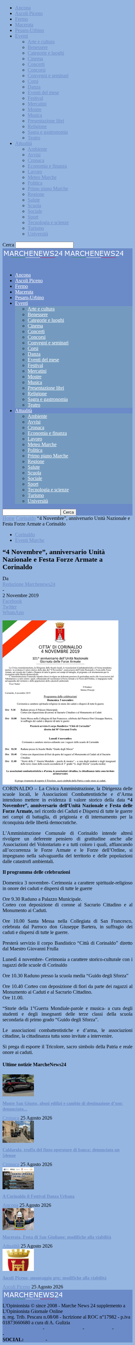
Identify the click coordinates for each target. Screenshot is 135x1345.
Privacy (122, 1328)
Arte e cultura (41, 41)
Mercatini (37, 103)
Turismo (36, 228)
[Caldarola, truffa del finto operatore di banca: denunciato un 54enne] (18, 1141)
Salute (34, 200)
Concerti (36, 64)
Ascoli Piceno (29, 13)
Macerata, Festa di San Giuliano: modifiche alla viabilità (57, 1237)
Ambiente (37, 149)
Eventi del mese (43, 92)
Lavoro (35, 171)
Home (9, 518)
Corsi (33, 81)
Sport (33, 216)
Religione (37, 126)
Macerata (24, 24)
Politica (35, 183)
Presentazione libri (46, 120)
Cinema (35, 58)
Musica (35, 115)
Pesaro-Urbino (29, 30)
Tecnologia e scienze (48, 222)
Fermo (21, 19)
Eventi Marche (29, 540)
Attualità (23, 143)
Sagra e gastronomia (48, 132)
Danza (34, 86)
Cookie (12, 1334)
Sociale (35, 211)
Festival (35, 98)
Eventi (21, 36)
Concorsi (37, 70)
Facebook (34, 1339)
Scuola (34, 205)
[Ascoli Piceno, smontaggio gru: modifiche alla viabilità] (18, 1269)
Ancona (23, 7)
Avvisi (34, 154)
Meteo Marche (42, 177)
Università (38, 233)
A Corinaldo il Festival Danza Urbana (38, 1196)
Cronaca (36, 160)
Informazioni (98, 1328)
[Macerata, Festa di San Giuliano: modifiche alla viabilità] (18, 1228)
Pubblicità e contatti (22, 1328)
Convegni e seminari (48, 75)
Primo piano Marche (48, 188)
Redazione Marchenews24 (29, 584)
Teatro (34, 137)
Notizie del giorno (63, 1328)
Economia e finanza (47, 166)
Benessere (38, 47)
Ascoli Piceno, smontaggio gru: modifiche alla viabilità (54, 1278)
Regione (36, 194)
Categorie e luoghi (46, 53)
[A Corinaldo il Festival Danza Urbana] (18, 1187)
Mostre (34, 109)
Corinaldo (26, 518)
